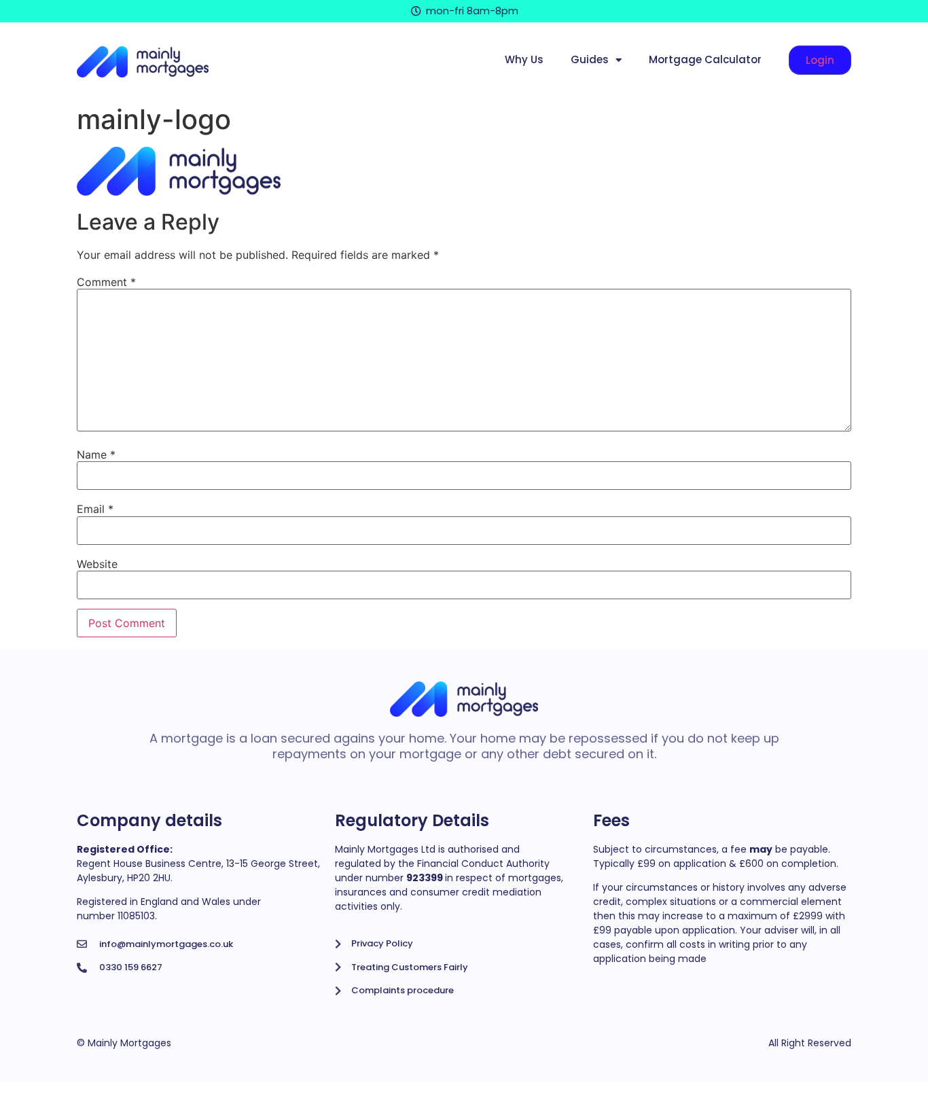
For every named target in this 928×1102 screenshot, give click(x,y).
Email (95, 508)
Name (96, 454)
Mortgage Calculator (705, 59)
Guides (590, 59)
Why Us (524, 59)
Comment (106, 282)
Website (97, 563)
